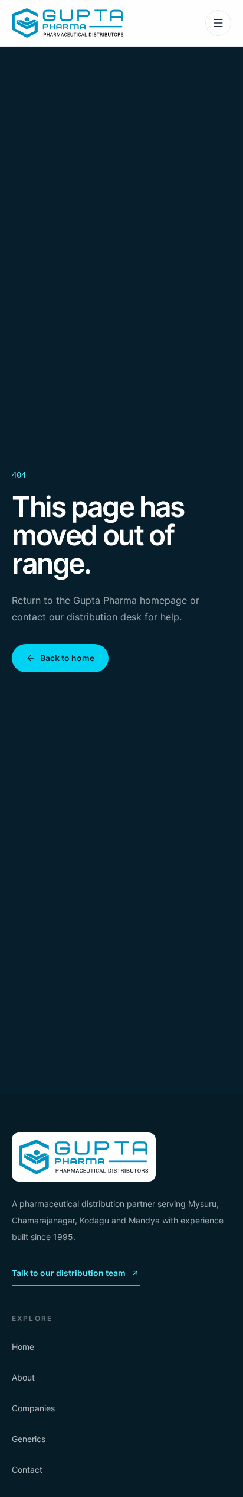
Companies (33, 1408)
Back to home (67, 658)
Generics (28, 1439)
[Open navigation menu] (218, 23)
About (23, 1377)
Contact (27, 1470)
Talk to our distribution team (69, 1273)
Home (23, 1347)
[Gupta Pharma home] (68, 23)
